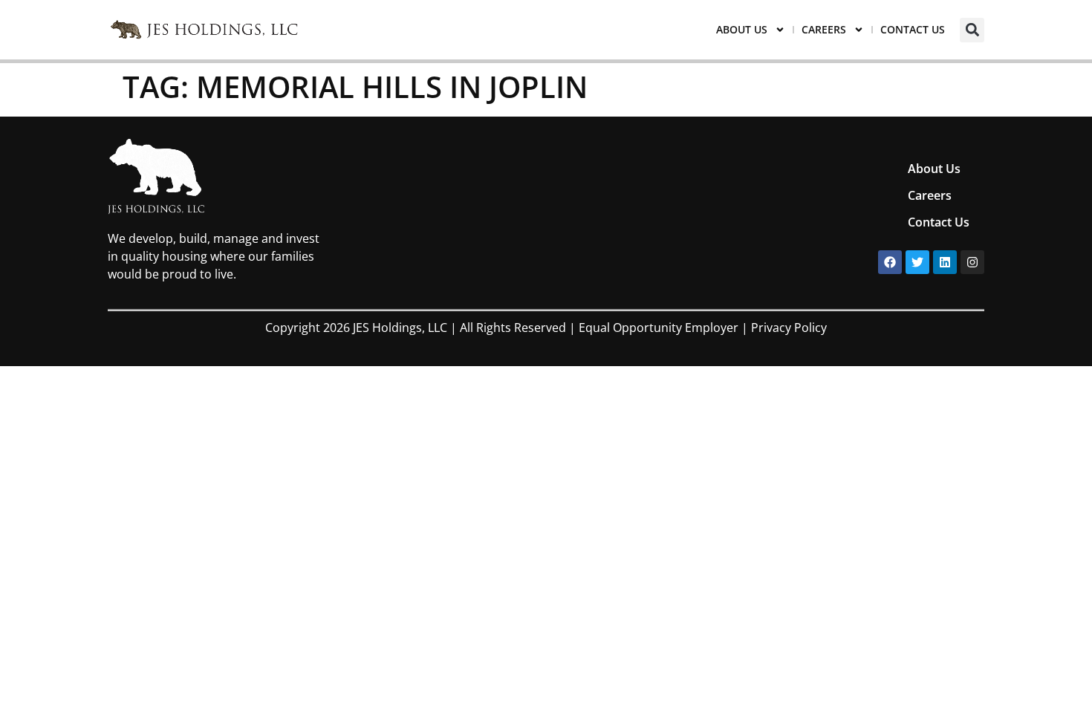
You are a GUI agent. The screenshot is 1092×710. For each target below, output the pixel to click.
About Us (741, 29)
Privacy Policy (789, 327)
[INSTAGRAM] (972, 262)
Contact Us (912, 29)
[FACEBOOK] (890, 262)
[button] (972, 30)
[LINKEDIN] (945, 262)
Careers (824, 29)
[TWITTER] (917, 262)
